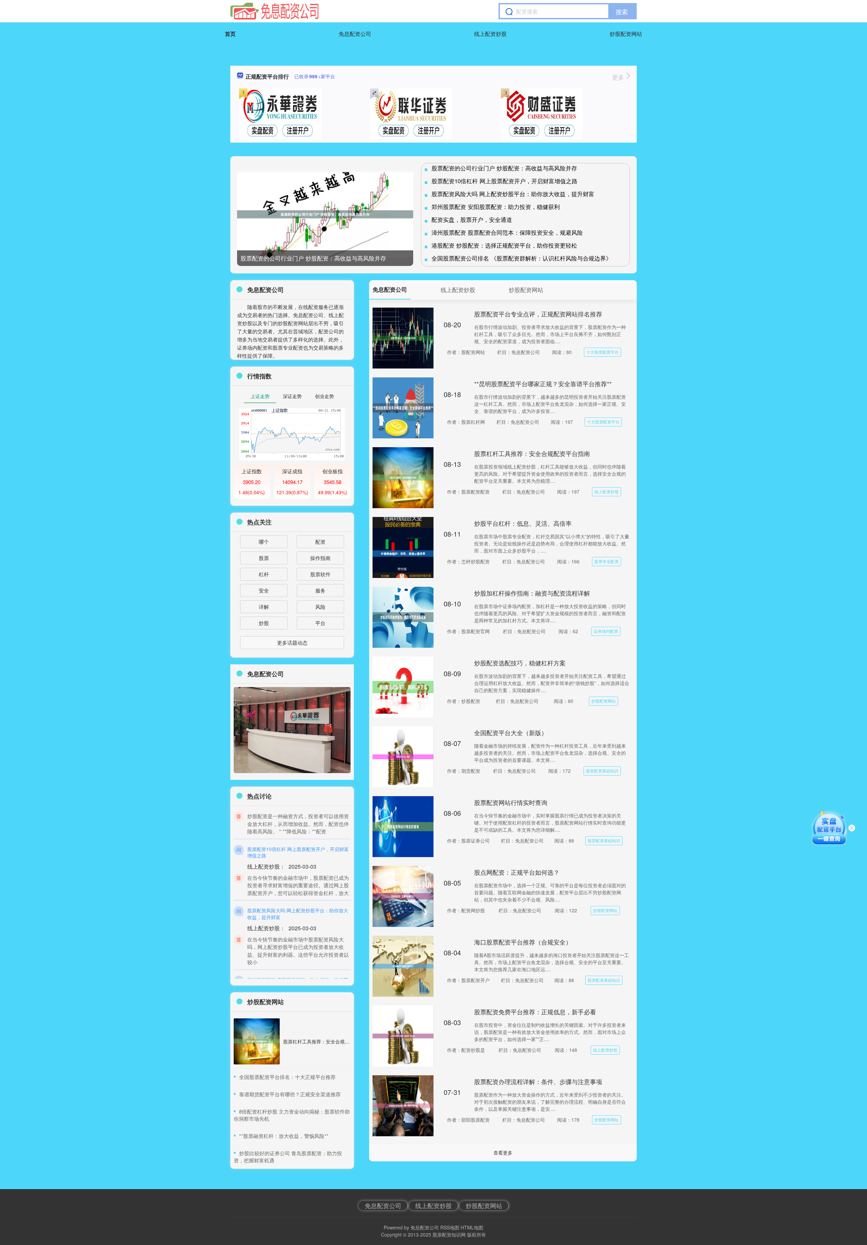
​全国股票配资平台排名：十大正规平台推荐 (287, 1076)
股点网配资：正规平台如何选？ (516, 872)
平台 (320, 622)
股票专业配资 (606, 561)
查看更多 (502, 1152)
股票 (264, 557)
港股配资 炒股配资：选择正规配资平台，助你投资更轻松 (504, 245)
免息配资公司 (355, 34)
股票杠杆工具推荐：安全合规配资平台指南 (532, 453)
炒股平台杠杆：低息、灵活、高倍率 (523, 523)
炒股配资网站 (626, 34)
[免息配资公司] (274, 11)
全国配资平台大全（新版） (510, 732)
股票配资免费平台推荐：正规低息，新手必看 (535, 1011)
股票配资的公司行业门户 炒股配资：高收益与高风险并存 (313, 258)
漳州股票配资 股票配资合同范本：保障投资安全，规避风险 (507, 232)
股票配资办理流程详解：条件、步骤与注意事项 (538, 1081)
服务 (320, 590)
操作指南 (320, 557)
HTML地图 (472, 1227)
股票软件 (320, 574)
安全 (264, 590)
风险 (320, 606)
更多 (619, 76)
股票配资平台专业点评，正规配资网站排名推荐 (538, 313)
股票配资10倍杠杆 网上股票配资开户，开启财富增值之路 (504, 181)
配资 (320, 541)
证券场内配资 (606, 631)
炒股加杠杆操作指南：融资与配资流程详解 (532, 592)
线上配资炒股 (490, 34)
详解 (264, 606)
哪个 (264, 541)
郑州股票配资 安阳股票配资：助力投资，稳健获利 (495, 206)
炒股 (264, 622)
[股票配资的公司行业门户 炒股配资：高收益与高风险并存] (325, 214)
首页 (230, 34)
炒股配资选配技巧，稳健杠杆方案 (520, 662)
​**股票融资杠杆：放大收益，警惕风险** (284, 1135)
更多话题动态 (292, 642)
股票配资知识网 (449, 1234)
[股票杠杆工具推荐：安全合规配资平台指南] (257, 1041)
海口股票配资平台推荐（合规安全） (523, 941)
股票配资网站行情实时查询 (510, 802)
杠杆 (264, 574)
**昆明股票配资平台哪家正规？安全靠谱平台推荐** (543, 383)
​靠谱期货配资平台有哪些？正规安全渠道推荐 (290, 1094)
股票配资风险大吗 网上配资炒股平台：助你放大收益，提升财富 (512, 193)
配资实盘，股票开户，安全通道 (471, 219)
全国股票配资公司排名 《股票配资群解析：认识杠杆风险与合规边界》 (521, 258)
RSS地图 (449, 1227)
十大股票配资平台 (602, 352)
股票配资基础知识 (602, 770)
